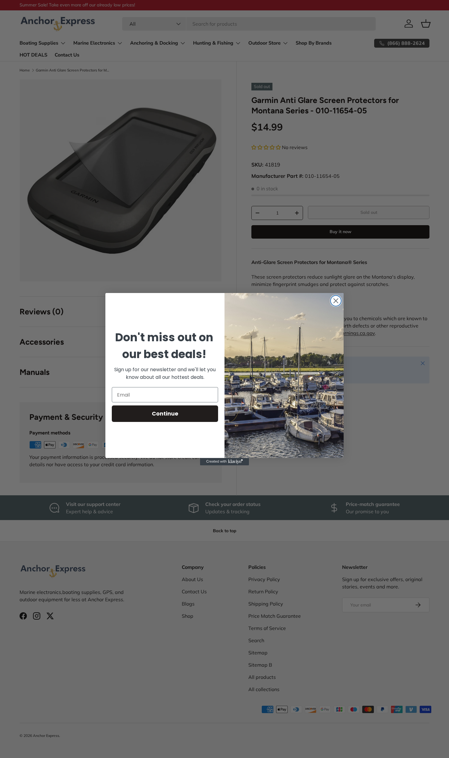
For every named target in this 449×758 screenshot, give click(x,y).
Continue (165, 413)
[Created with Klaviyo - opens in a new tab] (224, 461)
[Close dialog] (335, 300)
